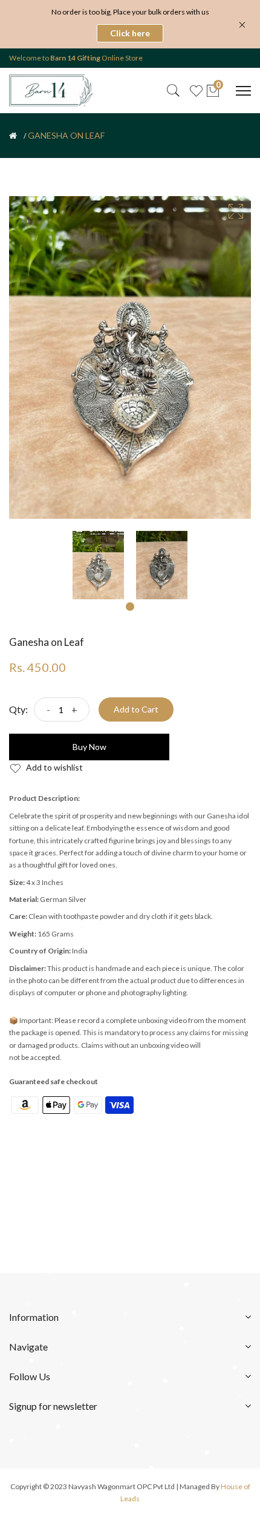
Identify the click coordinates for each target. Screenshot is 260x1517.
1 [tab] (130, 606)
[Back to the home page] (13, 135)
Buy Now (89, 747)
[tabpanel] (98, 565)
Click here (130, 33)
